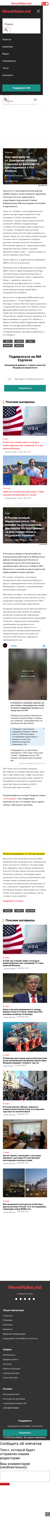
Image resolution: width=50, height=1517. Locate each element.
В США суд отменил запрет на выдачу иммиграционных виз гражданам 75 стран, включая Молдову (23, 445)
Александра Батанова (14, 176)
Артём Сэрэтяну (9, 1017)
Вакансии (7, 1329)
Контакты (7, 1324)
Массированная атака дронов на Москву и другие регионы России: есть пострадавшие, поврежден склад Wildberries (24, 1206)
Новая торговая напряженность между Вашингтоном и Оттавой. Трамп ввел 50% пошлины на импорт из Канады (22, 1011)
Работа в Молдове (12, 1368)
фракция (19, 345)
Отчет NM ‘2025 (10, 1377)
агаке (8, 341)
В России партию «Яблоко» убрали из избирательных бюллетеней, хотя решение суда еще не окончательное (23, 1109)
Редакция (7, 1320)
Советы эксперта (11, 1373)
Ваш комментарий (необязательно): (15, 1465)
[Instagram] (25, 1299)
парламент (8, 345)
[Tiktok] (29, 1299)
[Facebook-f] (16, 1299)
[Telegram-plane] (34, 1299)
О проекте (8, 1315)
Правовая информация (14, 1334)
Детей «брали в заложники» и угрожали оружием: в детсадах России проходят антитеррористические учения (22, 1157)
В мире (5, 439)
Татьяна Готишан (11, 452)
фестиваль (30, 910)
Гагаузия (7, 1364)
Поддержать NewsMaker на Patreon (20, 1338)
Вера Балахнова (11, 181)
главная (19, 341)
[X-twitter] (21, 1299)
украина (19, 910)
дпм (30, 341)
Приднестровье (10, 1359)
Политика (8, 152)
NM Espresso (9, 1355)
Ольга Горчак (8, 1066)
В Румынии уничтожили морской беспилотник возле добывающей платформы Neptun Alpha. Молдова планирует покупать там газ (25, 1060)
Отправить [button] (5, 1484)
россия (7, 910)
